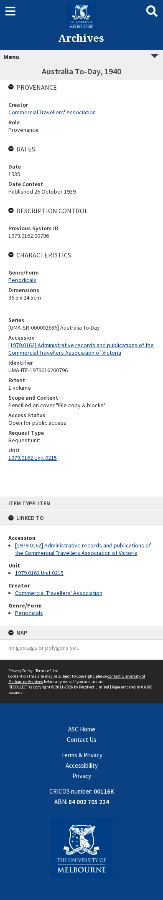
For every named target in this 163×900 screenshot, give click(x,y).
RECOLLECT (18, 687)
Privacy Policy (20, 670)
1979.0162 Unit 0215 (39, 573)
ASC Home (81, 729)
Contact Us (82, 740)
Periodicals (29, 613)
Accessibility (82, 765)
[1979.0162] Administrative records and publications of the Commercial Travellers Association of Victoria (83, 549)
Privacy (81, 776)
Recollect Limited (94, 687)
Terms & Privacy (81, 755)
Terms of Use (47, 670)
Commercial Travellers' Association (58, 593)
